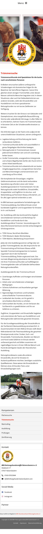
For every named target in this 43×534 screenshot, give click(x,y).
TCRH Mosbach (8, 236)
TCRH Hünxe (7, 233)
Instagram (8, 496)
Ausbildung (6, 428)
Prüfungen (6, 433)
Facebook (8, 492)
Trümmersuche (8, 420)
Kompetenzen (8, 410)
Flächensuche (7, 415)
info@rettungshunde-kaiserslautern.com (18, 479)
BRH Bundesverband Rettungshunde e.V (28, 514)
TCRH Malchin (7, 239)
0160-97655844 (10, 475)
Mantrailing (6, 424)
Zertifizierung (7, 437)
